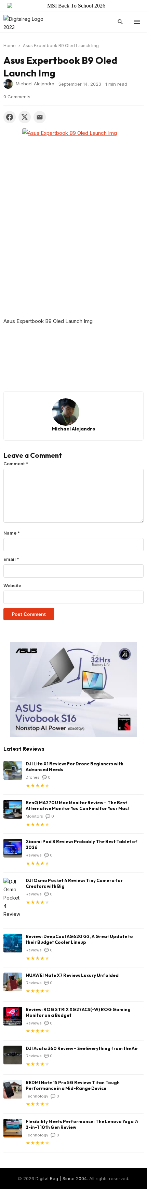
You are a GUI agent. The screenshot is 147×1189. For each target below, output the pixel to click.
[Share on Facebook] (9, 117)
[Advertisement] (73, 253)
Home (9, 45)
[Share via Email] (40, 117)
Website (12, 585)
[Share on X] (24, 117)
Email (11, 559)
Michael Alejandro (35, 83)
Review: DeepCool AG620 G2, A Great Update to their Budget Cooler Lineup (79, 939)
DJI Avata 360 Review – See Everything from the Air (82, 1048)
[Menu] (137, 22)
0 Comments (16, 96)
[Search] (120, 22)
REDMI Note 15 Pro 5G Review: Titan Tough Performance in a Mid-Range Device (73, 1085)
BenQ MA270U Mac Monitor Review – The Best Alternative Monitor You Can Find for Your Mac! (77, 805)
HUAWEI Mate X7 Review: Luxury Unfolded (72, 975)
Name (11, 533)
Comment (15, 463)
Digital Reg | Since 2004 (61, 1178)
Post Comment (29, 614)
